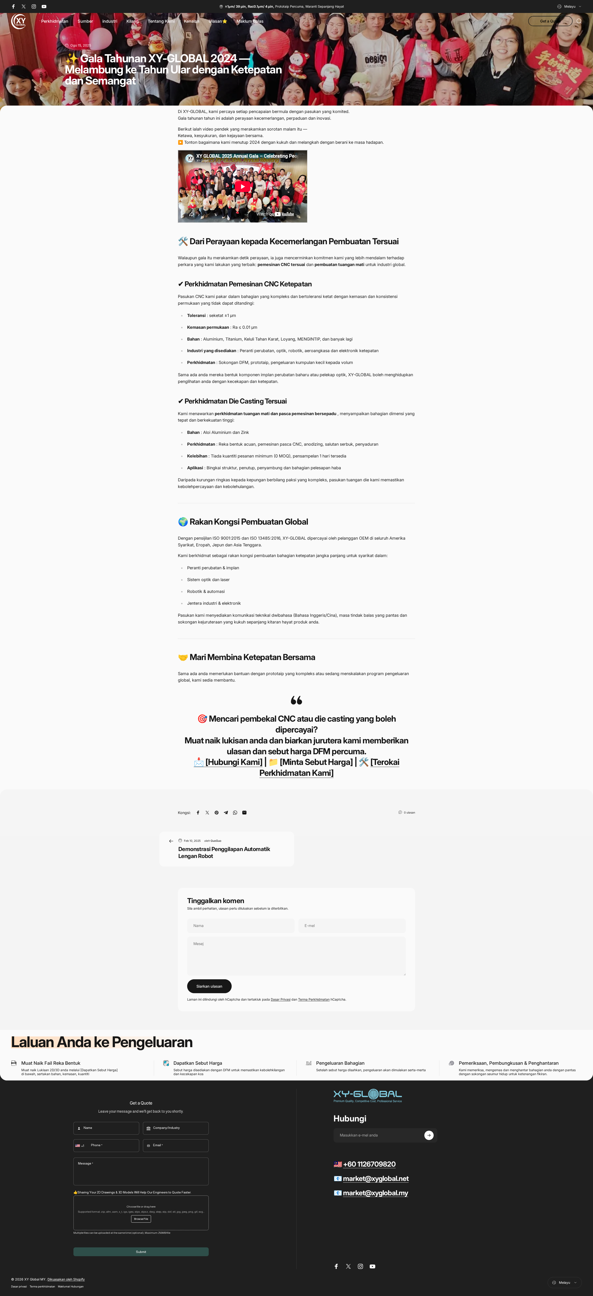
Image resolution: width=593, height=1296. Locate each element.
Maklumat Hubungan (71, 1286)
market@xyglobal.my (375, 1193)
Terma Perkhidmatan (314, 999)
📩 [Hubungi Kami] (228, 762)
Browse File (141, 1219)
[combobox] (569, 6)
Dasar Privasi (280, 999)
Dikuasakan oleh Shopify (66, 1279)
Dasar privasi (19, 1286)
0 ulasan (409, 812)
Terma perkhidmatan (42, 1286)
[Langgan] (429, 1135)
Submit (141, 1252)
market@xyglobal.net (376, 1178)
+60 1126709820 (369, 1164)
